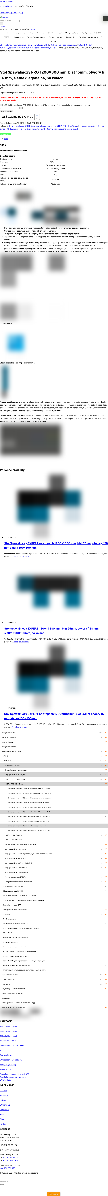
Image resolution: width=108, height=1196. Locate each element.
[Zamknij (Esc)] (7, 1181)
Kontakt (54, 41)
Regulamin (4, 1110)
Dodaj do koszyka (6, 111)
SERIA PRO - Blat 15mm (67, 126)
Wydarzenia (5, 1105)
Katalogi (3, 1100)
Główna (8, 33)
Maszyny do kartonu (72, 33)
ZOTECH (7, 37)
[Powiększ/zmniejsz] (1, 1181)
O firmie (3, 1090)
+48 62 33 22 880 (11, 1157)
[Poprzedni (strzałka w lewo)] (1, 1184)
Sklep (32, 29)
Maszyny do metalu (19, 33)
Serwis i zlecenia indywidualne (13, 1077)
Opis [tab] (6, 139)
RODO (2, 1114)
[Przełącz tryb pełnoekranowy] (3, 1181)
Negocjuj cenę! (5, 134)
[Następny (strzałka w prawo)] (3, 1184)
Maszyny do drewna (37, 33)
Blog (2, 1119)
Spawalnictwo (19, 37)
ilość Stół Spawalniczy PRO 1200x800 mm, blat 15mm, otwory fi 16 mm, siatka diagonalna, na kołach (46, 105)
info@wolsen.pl (6, 6)
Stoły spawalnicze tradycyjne (63, 45)
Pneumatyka (70, 37)
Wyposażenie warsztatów (36, 37)
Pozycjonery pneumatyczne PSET (90, 37)
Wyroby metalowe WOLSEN (91, 33)
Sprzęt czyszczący (55, 37)
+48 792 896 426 (7, 1168)
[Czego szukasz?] (1, 24)
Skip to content (6, 1)
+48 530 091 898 (10, 1160)
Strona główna (6, 45)
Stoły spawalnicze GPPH (38, 45)
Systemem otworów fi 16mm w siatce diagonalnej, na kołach (33, 48)
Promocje (4, 1095)
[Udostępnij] (5, 1181)
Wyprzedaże (5, 1080)
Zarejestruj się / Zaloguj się (11, 13)
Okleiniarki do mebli (54, 33)
